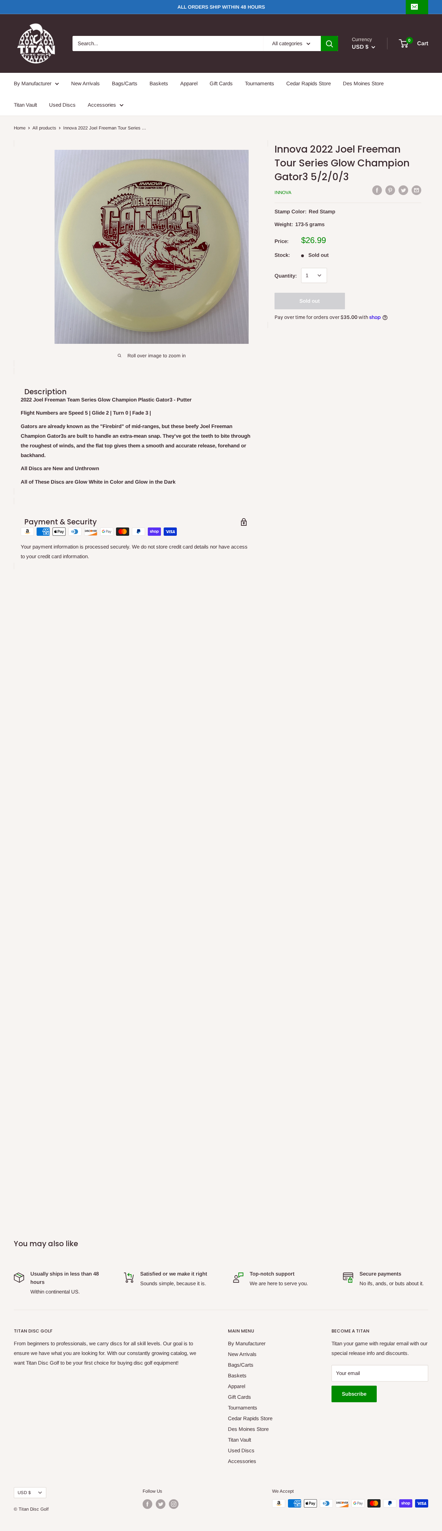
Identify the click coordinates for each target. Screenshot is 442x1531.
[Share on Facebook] (377, 190)
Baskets (159, 83)
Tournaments (259, 83)
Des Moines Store (363, 83)
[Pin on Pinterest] (390, 190)
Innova (283, 192)
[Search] (329, 43)
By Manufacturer (32, 83)
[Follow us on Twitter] (160, 1504)
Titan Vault (25, 105)
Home (20, 127)
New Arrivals (85, 83)
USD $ (24, 1492)
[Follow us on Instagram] (174, 1504)
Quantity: (286, 275)
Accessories (102, 105)
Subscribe (354, 1394)
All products (44, 127)
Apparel (189, 83)
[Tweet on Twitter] (403, 190)
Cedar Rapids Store (308, 83)
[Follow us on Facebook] (147, 1504)
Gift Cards (221, 83)
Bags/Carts (124, 83)
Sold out (309, 301)
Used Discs (62, 105)
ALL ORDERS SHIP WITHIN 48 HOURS (221, 7)
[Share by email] (416, 190)
